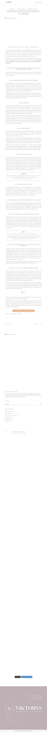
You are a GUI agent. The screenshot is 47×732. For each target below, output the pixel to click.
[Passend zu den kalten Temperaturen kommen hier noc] (14, 561)
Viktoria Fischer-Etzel (33, 9)
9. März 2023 (12, 9)
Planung (19, 313)
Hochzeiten (8, 413)
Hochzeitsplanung (21, 9)
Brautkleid (8, 411)
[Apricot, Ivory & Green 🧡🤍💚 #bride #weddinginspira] (14, 452)
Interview (8, 418)
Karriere (8, 420)
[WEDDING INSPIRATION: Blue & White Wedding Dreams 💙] (14, 494)
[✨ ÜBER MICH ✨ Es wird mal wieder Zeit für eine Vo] (14, 641)
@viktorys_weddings (37, 697)
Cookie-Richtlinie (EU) (12, 721)
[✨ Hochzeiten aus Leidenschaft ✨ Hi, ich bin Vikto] (33, 575)
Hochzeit (6, 313)
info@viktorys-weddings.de (36, 698)
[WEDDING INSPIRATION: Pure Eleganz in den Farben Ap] (33, 460)
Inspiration (8, 417)
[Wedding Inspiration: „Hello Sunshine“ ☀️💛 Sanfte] (33, 514)
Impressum (8, 718)
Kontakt (7, 716)
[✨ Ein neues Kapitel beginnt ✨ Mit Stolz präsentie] (33, 623)
